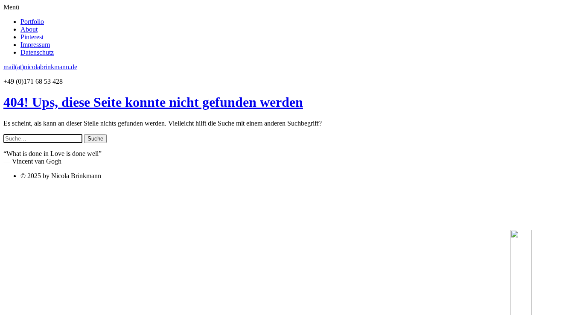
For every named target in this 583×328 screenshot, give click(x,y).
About (29, 29)
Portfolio (32, 21)
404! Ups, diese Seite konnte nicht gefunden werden (153, 102)
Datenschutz (37, 52)
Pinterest (32, 37)
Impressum (35, 44)
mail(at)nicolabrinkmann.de (40, 66)
